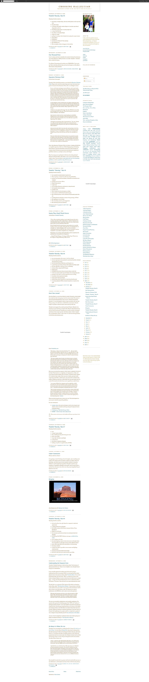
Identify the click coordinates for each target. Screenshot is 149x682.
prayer (90, 152)
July (87, 322)
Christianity (67, 162)
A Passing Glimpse (87, 210)
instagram (85, 59)
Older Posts (78, 671)
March (87, 330)
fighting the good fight (94, 138)
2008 (86, 280)
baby (89, 130)
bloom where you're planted (89, 132)
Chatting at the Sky (87, 221)
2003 (86, 344)
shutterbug (88, 156)
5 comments (52, 163)
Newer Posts (51, 671)
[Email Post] (70, 46)
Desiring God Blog (87, 226)
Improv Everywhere (87, 233)
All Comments (88, 81)
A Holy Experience (87, 208)
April (87, 328)
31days (84, 129)
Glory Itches (85, 228)
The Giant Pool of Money (63, 586)
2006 (86, 338)
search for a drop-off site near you (65, 159)
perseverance (85, 152)
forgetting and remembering (89, 140)
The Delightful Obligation (88, 254)
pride (99, 152)
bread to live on (67, 663)
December (88, 282)
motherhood (92, 148)
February (88, 332)
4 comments (52, 556)
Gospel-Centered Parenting (88, 229)
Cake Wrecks (85, 219)
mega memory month (91, 146)
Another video (55, 405)
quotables (51, 665)
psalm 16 (85, 154)
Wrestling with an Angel (88, 256)
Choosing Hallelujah (74, 6)
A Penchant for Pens (87, 212)
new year (85, 151)
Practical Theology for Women (89, 247)
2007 (86, 336)
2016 (86, 264)
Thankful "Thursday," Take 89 (57, 170)
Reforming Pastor (86, 251)
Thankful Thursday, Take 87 (57, 427)
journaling (98, 143)
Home (65, 671)
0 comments (52, 70)
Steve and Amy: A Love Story (89, 107)
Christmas (85, 130)
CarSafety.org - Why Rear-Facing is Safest (60, 410)
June (87, 324)
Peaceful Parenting (87, 245)
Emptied (85, 111)
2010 (86, 276)
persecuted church (96, 151)
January (87, 334)
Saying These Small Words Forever (59, 213)
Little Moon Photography (88, 238)
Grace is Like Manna (87, 113)
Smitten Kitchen (86, 252)
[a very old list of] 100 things (89, 50)
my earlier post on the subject (73, 612)
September (88, 318)
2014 (86, 268)
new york (89, 151)
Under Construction (54, 453)
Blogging (51, 479)
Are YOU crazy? (86, 92)
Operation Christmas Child (56, 77)
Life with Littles (86, 235)
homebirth (88, 143)
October (87, 286)
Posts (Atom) (57, 674)
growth (96, 142)
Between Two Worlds (63, 508)
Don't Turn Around (54, 293)
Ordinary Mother (86, 243)
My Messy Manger (87, 240)
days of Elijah (91, 136)
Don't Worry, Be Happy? (88, 104)
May (87, 326)
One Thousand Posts (54, 55)
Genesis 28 (64, 630)
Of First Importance (55, 243)
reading (90, 154)
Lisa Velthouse (86, 236)
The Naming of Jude (87, 106)
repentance (95, 154)
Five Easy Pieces (71, 574)
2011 (86, 274)
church (94, 135)
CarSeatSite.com (54, 348)
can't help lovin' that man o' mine (91, 134)
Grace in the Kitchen (87, 122)
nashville (91, 149)
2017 (86, 262)
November (88, 284)
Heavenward (85, 231)
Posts (86, 78)
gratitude (65, 46)
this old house (97, 159)
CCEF (89, 129)
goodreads (85, 60)
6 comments (52, 419)
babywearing (98, 130)
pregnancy (95, 152)
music (99, 148)
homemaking (93, 143)
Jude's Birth (85, 118)
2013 (86, 270)
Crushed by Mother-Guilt (88, 102)
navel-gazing (97, 149)
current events (67, 619)
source (61, 396)
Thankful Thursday (59, 215)
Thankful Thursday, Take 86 (57, 518)
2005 (86, 340)
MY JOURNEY (86, 95)
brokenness (89, 133)
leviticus (84, 145)
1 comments (52, 246)
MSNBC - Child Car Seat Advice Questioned (61, 411)
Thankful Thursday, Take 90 (57, 16)
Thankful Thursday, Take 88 (57, 253)
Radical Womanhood (87, 249)
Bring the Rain (86, 217)
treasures (88, 160)
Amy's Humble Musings (88, 214)
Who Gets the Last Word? (88, 116)
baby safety (66, 418)
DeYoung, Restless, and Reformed (90, 224)
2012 (86, 272)
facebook (85, 56)
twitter (84, 57)
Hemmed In (85, 109)
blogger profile (86, 51)
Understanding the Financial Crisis (58, 563)
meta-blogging (67, 68)
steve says (93, 155)
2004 (86, 342)
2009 (86, 278)
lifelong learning (90, 145)
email (84, 54)
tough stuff (84, 160)
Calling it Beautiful (87, 115)
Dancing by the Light (87, 222)
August (87, 320)
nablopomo (75, 68)
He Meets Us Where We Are (57, 626)
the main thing (89, 157)
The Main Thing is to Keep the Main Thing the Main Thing (90, 89)
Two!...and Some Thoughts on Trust (90, 120)
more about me (86, 48)
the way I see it (90, 159)
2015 (86, 266)
